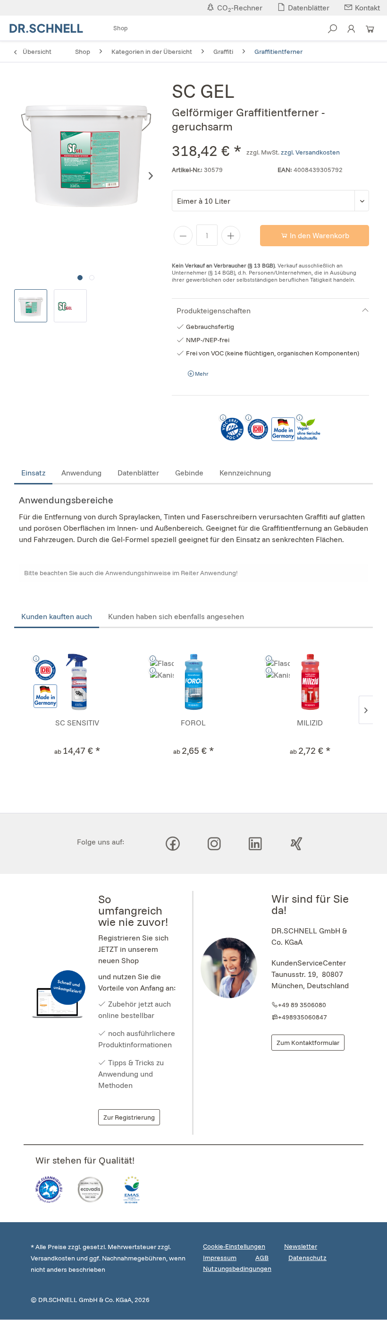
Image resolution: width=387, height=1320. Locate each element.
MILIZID (310, 722)
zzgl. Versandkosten (310, 152)
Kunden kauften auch (56, 616)
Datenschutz (307, 1257)
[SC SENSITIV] (77, 682)
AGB (262, 1257)
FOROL (193, 722)
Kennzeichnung (245, 472)
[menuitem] (121, 29)
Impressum (219, 1257)
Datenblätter (138, 472)
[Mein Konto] (351, 31)
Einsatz (33, 472)
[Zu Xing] (296, 843)
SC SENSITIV (77, 722)
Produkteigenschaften (214, 310)
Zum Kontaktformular (308, 1042)
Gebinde (189, 472)
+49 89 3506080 (302, 1005)
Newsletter (300, 1246)
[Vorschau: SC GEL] (30, 305)
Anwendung (81, 472)
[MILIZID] (310, 682)
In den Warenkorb (318, 235)
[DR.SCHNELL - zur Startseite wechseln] (46, 28)
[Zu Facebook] (172, 843)
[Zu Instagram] (214, 843)
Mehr (201, 373)
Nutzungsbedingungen (237, 1268)
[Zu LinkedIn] (255, 843)
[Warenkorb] (370, 31)
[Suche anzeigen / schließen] (332, 31)
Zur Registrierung (129, 1117)
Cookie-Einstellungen (234, 1246)
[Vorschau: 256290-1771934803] (70, 305)
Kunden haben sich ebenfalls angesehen (176, 616)
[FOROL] (194, 682)
